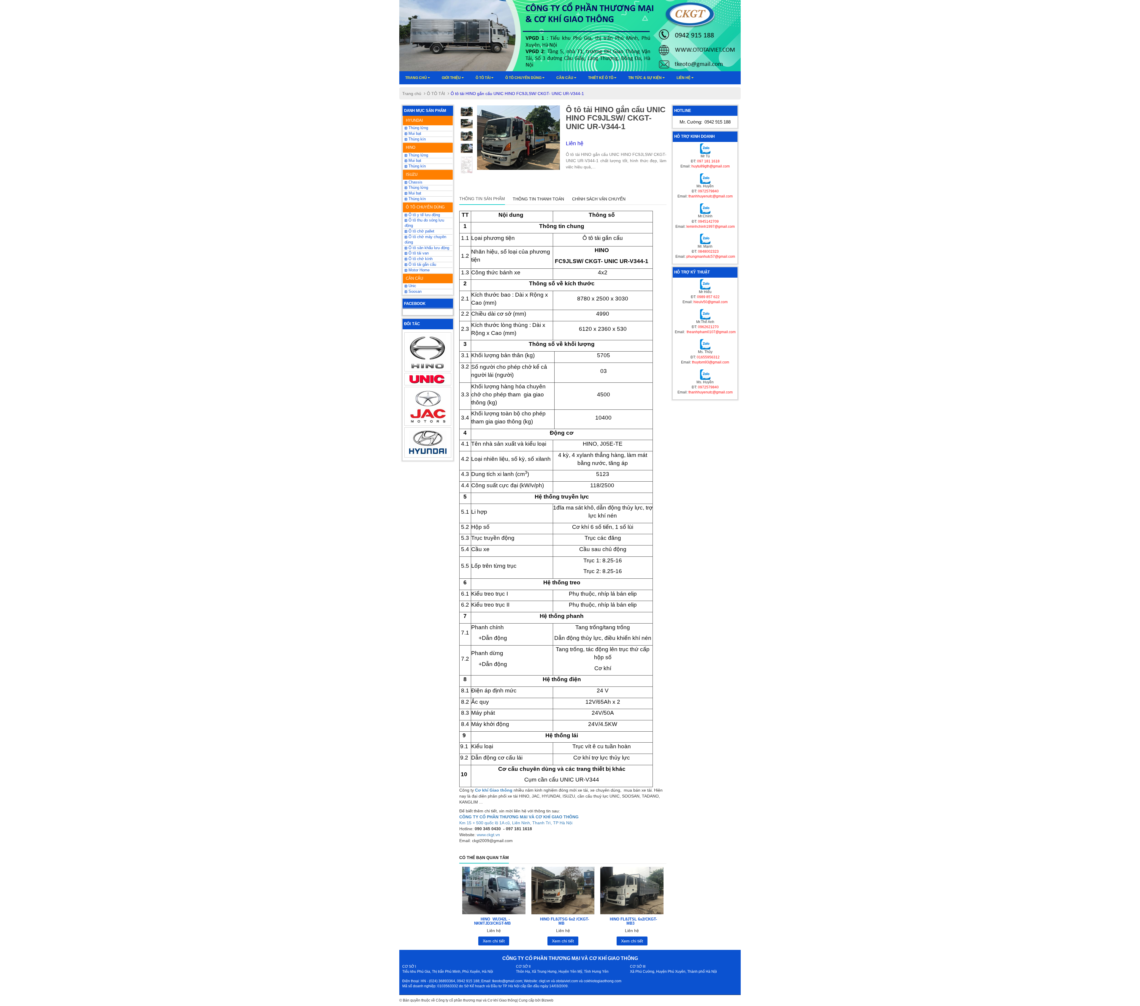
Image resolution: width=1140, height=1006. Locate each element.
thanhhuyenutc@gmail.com (710, 196)
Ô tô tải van (418, 253)
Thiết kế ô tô (601, 78)
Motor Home (418, 270)
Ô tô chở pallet (420, 231)
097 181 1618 (708, 161)
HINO (410, 147)
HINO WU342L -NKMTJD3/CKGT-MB (492, 921)
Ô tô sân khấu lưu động (428, 248)
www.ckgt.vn (488, 834)
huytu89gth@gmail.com (710, 166)
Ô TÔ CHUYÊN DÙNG (425, 207)
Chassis (414, 182)
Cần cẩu (565, 78)
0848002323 (708, 251)
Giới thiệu (452, 78)
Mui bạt (414, 134)
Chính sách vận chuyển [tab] (599, 199)
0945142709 (708, 221)
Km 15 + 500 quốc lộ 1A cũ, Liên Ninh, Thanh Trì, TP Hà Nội (515, 822)
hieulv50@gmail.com (711, 302)
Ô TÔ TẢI (483, 78)
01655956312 (708, 357)
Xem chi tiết (494, 941)
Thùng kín (416, 199)
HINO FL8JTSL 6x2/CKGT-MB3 (633, 921)
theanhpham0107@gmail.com (711, 332)
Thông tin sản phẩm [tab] (482, 198)
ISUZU (411, 174)
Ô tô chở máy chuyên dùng (425, 239)
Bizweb (547, 1000)
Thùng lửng (417, 188)
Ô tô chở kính (420, 259)
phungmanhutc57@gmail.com (710, 256)
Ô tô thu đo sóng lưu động (424, 223)
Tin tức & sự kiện (645, 78)
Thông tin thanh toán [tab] (538, 199)
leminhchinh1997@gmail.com (710, 226)
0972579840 (708, 191)
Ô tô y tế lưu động (423, 215)
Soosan (414, 292)
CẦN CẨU (414, 278)
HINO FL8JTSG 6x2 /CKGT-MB (564, 921)
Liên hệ (684, 78)
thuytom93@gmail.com (710, 362)
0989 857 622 (708, 297)
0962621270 (708, 327)
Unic (411, 286)
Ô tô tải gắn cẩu (421, 264)
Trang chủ (416, 78)
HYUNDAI (414, 120)
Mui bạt (414, 193)
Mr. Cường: (705, 121)
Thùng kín (416, 139)
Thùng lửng (417, 128)
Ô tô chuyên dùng (523, 78)
